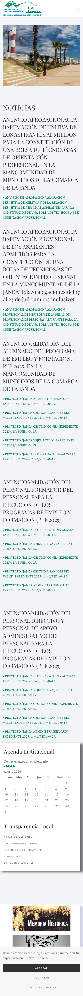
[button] (78, 8)
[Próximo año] (11, 766)
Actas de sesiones (18, 837)
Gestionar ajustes (41, 987)
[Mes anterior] (8, 766)
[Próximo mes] (14, 766)
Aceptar (41, 968)
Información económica (23, 843)
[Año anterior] (5, 766)
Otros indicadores (19, 862)
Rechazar (41, 977)
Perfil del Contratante (23, 850)
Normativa (12, 856)
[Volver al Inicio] (22, 8)
